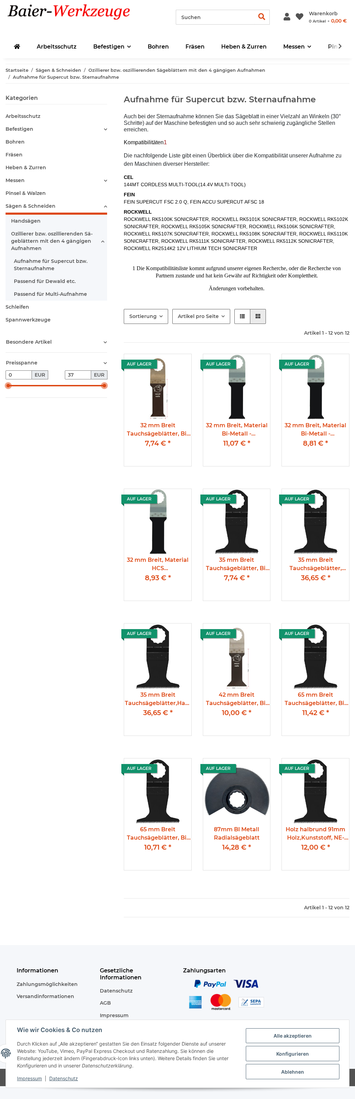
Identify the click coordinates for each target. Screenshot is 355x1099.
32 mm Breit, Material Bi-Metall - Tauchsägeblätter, (237, 430)
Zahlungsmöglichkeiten (47, 984)
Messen (15, 180)
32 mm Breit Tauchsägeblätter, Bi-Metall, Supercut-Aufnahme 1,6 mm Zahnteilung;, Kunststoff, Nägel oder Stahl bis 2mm (158, 430)
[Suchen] (262, 17)
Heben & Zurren (26, 167)
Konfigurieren (292, 1054)
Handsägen (26, 221)
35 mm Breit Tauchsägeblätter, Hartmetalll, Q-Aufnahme (315, 565)
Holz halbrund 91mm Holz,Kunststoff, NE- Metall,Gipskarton (315, 834)
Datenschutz (116, 991)
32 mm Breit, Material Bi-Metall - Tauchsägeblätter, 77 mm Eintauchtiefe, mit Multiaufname (315, 430)
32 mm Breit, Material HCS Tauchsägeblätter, (158, 565)
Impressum (114, 1015)
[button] (287, 17)
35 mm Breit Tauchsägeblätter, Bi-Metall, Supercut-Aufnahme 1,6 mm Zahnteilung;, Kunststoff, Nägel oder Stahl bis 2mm (237, 565)
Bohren (15, 142)
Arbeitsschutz (23, 116)
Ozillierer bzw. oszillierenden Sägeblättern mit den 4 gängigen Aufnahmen (52, 241)
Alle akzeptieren (293, 1036)
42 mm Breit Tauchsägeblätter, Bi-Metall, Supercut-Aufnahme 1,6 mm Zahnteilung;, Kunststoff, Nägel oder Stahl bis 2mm (237, 700)
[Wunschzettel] (299, 17)
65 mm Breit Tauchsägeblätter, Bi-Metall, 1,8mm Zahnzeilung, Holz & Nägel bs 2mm (158, 834)
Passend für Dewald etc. (45, 281)
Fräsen (14, 155)
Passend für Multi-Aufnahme (50, 294)
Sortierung (143, 316)
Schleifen (17, 307)
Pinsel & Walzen (26, 193)
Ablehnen (292, 1072)
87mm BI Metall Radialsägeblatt (237, 833)
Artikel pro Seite (198, 316)
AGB (105, 1003)
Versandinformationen (45, 996)
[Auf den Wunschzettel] (168, 365)
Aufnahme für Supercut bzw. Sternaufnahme (50, 265)
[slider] (8, 385)
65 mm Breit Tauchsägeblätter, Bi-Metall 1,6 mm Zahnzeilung (315, 700)
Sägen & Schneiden (30, 206)
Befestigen (19, 129)
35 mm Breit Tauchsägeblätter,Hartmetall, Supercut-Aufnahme (158, 700)
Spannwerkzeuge (28, 320)
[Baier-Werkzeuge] (80, 17)
